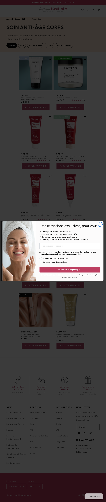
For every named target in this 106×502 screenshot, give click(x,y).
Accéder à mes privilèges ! (69, 269)
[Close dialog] (100, 224)
